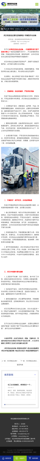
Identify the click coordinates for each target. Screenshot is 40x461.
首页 (12, 29)
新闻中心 (18, 29)
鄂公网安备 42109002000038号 (23, 441)
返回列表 (20, 365)
